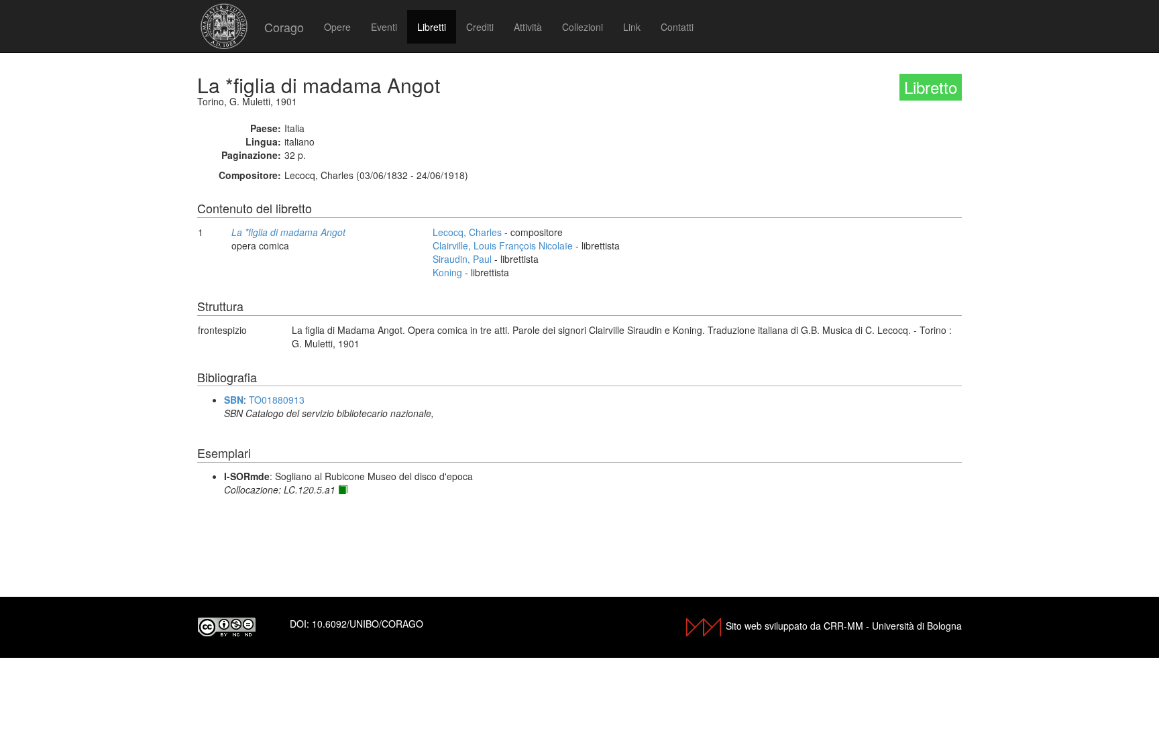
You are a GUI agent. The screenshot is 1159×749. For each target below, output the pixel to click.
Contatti (677, 27)
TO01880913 (277, 399)
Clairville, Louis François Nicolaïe (503, 245)
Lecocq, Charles (467, 232)
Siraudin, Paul (462, 259)
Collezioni (582, 27)
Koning (447, 272)
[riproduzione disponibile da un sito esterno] (342, 489)
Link (632, 27)
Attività (528, 27)
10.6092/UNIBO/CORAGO (367, 623)
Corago (284, 27)
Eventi (384, 27)
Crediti (480, 27)
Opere (337, 27)
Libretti (431, 27)
